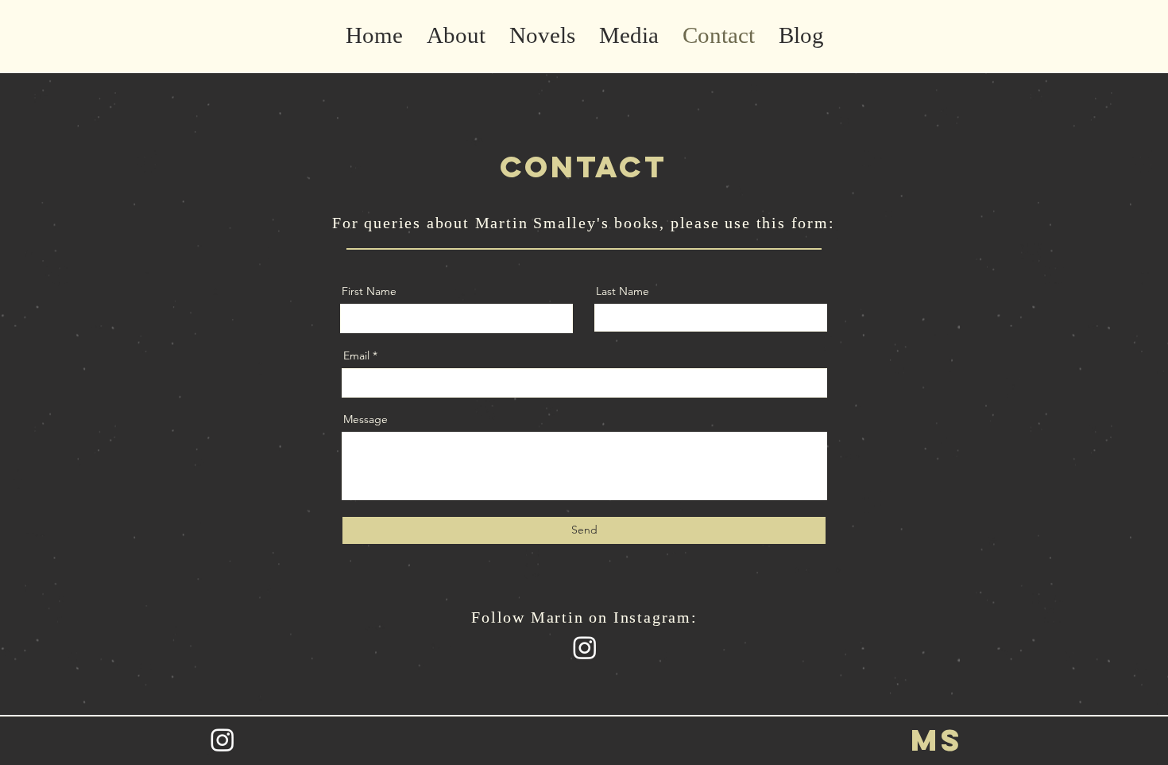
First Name (369, 291)
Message (365, 419)
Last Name (622, 291)
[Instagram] (585, 647)
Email (356, 355)
